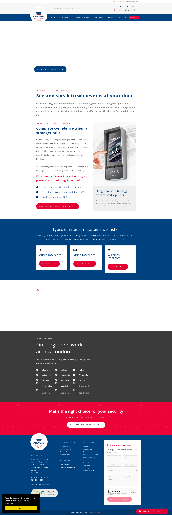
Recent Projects (89, 457)
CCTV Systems (65, 449)
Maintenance (65, 454)
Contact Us (87, 449)
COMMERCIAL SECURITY (82, 17)
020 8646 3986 (127, 10)
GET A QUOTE (48, 264)
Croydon (65, 393)
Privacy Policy (88, 468)
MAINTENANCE (100, 17)
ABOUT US (122, 17)
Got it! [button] (21, 508)
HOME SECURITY (65, 17)
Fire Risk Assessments (69, 467)
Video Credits (88, 465)
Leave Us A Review (90, 454)
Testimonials (88, 452)
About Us (86, 446)
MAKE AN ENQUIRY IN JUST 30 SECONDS (56, 206)
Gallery (86, 462)
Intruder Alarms (66, 446)
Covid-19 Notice (89, 471)
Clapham (46, 370)
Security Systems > (121, 1)
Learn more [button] (9, 503)
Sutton (82, 380)
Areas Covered (89, 460)
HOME (53, 17)
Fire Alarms (64, 465)
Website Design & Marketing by (86, 512)
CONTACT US (134, 17)
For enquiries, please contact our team (67, 8)
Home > (114, 1)
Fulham (82, 370)
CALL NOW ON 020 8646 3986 (84, 425)
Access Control (66, 452)
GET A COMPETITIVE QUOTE (49, 69)
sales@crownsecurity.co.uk (42, 484)
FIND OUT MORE (83, 264)
